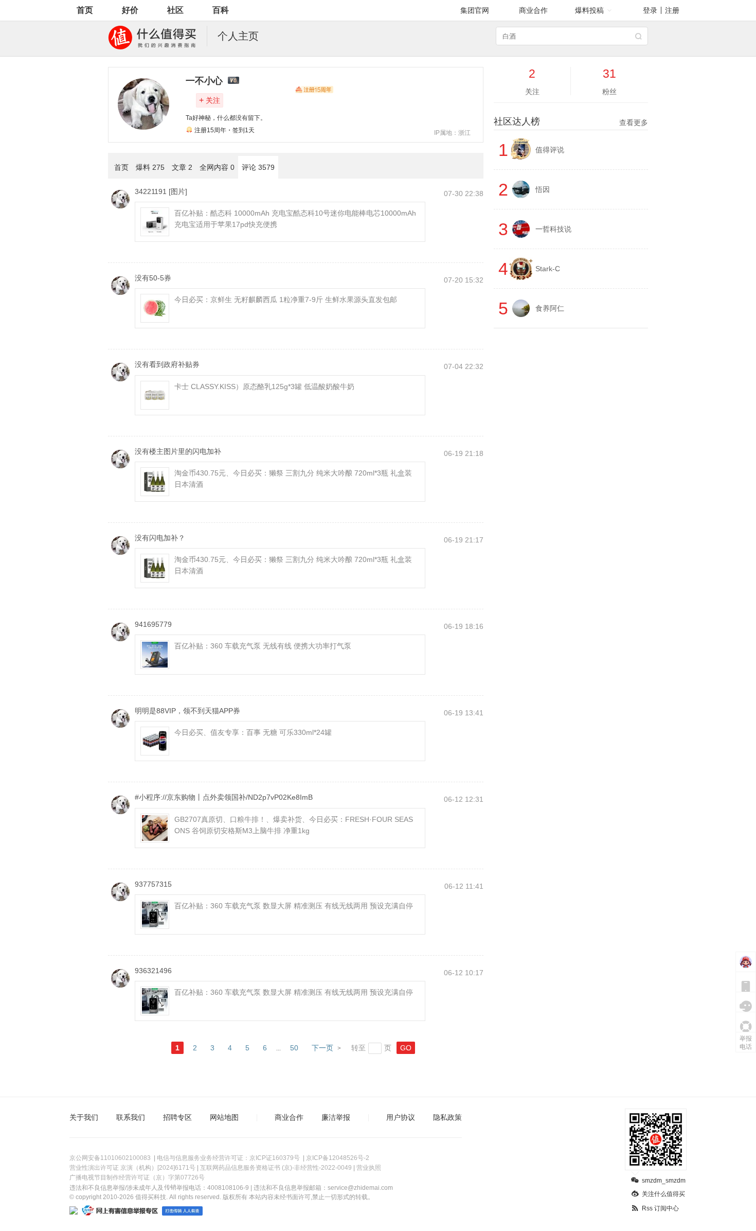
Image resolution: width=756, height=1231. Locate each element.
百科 (220, 10)
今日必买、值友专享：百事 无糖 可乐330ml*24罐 (253, 732)
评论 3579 (258, 167)
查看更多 (633, 122)
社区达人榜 (571, 121)
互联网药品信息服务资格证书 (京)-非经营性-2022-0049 (276, 1167)
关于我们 (83, 1117)
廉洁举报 (335, 1117)
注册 (672, 10)
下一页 (322, 1048)
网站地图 (224, 1117)
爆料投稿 (589, 10)
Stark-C (547, 269)
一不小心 (204, 81)
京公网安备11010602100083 (110, 1158)
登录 (650, 10)
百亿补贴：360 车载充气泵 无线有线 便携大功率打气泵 (262, 646)
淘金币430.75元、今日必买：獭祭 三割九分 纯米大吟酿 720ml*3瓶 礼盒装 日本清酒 (293, 478)
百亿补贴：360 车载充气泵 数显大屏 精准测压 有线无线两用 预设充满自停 (293, 906)
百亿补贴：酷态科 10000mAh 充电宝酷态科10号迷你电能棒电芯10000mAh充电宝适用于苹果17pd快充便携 (295, 218)
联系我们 (130, 1117)
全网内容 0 (217, 167)
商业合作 (533, 10)
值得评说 (549, 150)
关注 (209, 100)
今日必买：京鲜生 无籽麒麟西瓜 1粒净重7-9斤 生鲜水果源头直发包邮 (285, 299)
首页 (85, 10)
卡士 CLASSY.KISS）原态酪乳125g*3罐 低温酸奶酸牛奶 (264, 386)
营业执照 (368, 1167)
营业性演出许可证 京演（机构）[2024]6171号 (132, 1167)
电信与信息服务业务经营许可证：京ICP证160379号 (228, 1158)
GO (405, 1048)
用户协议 (400, 1117)
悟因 (542, 189)
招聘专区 (177, 1117)
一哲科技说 (553, 229)
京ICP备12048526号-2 (337, 1158)
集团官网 (474, 10)
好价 (130, 10)
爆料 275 (150, 167)
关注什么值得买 (663, 1194)
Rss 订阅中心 (660, 1208)
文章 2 (182, 167)
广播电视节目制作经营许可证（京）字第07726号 (137, 1177)
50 (294, 1048)
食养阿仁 (549, 308)
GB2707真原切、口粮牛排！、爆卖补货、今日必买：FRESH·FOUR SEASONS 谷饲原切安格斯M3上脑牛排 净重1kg (293, 825)
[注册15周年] (314, 89)
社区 (175, 10)
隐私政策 (447, 1117)
